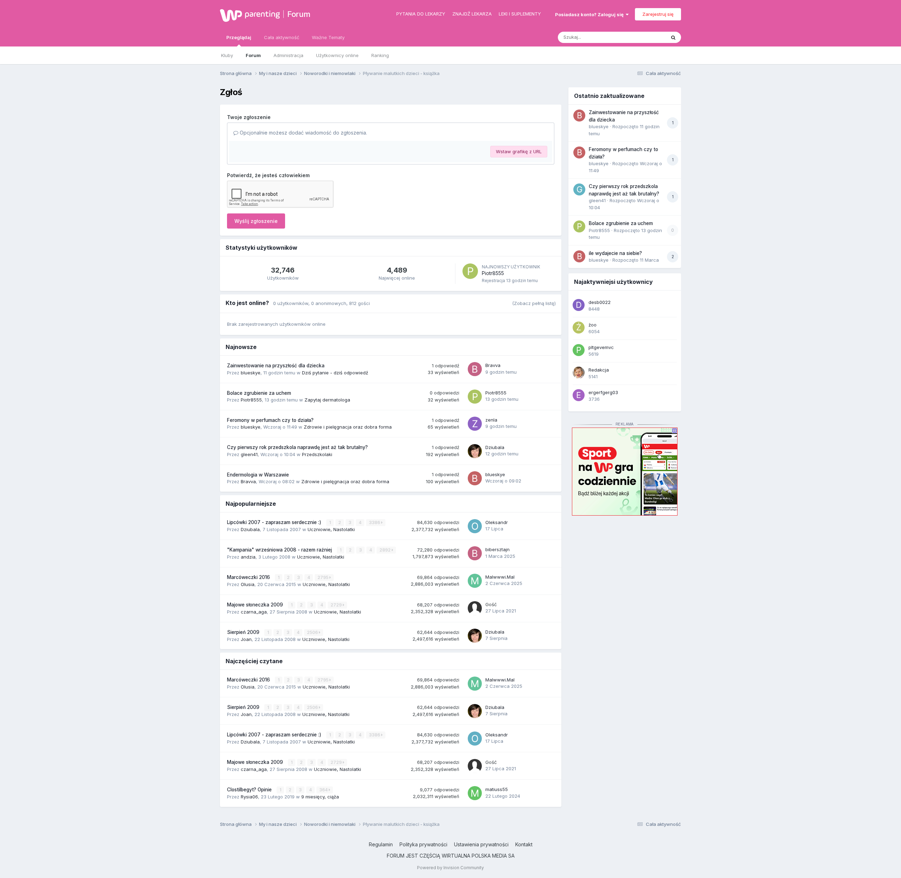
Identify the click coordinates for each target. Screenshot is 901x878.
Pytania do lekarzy (420, 14)
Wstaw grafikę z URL (519, 151)
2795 (323, 577)
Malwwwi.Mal (500, 577)
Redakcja (598, 370)
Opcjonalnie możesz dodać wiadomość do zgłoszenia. (302, 133)
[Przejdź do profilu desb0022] (579, 305)
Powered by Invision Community (450, 867)
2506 (313, 632)
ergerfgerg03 (603, 392)
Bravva (492, 365)
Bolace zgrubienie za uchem (259, 393)
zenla (491, 420)
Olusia (247, 584)
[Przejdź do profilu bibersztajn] (475, 553)
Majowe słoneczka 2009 (255, 605)
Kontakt (524, 844)
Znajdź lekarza (472, 14)
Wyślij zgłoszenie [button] (256, 221)
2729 (336, 605)
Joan (246, 639)
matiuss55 (496, 789)
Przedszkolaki (317, 454)
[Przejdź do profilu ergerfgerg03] (579, 395)
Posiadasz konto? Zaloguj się (590, 14)
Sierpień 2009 (244, 632)
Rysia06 (249, 796)
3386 (375, 522)
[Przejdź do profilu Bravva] (475, 369)
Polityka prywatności (423, 844)
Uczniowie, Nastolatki (331, 529)
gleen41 (249, 454)
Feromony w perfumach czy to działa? (270, 420)
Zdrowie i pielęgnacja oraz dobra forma (348, 427)
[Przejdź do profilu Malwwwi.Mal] (475, 581)
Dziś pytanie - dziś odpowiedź (335, 372)
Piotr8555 (493, 273)
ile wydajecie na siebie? (615, 253)
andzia (248, 557)
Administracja (288, 55)
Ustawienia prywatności (481, 844)
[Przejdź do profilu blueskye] (475, 478)
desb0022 (599, 302)
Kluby (227, 55)
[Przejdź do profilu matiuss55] (475, 793)
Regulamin (381, 844)
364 (324, 789)
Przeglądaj (238, 37)
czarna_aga (254, 612)
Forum (298, 14)
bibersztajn (497, 549)
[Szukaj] (673, 37)
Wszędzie (645, 37)
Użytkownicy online (337, 55)
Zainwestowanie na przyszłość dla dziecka (276, 365)
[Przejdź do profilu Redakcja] (579, 373)
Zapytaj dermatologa (327, 400)
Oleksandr (496, 522)
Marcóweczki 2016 (249, 577)
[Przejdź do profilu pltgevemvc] (579, 350)
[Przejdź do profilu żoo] (579, 328)
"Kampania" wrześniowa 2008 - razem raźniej (280, 550)
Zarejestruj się (658, 14)
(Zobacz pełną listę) (534, 303)
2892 (385, 550)
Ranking (380, 55)
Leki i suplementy (520, 14)
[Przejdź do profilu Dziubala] (475, 451)
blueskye (250, 372)
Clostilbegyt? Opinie (250, 789)
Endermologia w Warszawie (258, 475)
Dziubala (494, 447)
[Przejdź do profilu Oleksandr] (475, 526)
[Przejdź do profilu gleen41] (579, 189)
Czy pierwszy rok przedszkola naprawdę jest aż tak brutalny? (297, 447)
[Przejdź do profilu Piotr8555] (470, 271)
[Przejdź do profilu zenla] (475, 424)
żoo (592, 325)
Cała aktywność (281, 37)
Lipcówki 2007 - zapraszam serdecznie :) (275, 522)
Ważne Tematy (328, 37)
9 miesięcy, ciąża (320, 796)
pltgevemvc (601, 347)
